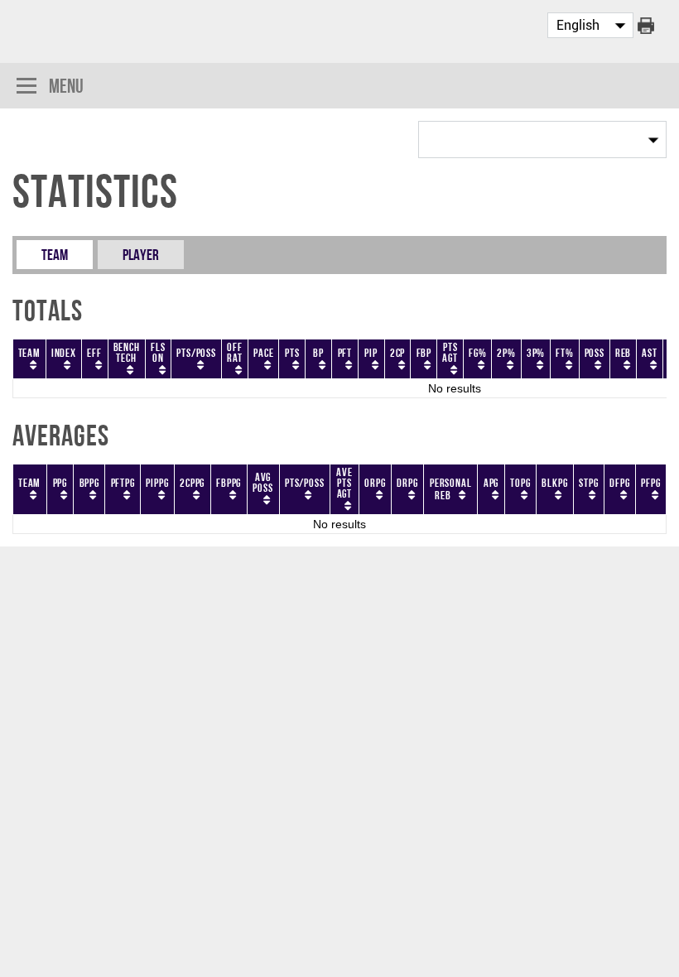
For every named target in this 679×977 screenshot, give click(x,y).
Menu (66, 86)
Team (54, 254)
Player (141, 254)
